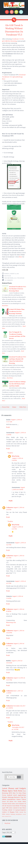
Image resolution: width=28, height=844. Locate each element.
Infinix (24, 801)
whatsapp (11, 797)
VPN (7, 808)
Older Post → (23, 407)
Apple (3, 808)
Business (21, 803)
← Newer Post (4, 407)
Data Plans (22, 793)
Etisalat (4, 797)
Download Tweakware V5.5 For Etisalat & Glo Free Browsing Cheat (17, 289)
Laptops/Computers (20, 810)
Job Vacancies (8, 805)
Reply (8, 427)
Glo (15, 278)
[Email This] (3, 270)
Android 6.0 (16, 808)
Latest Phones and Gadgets (14, 788)
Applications (22, 795)
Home (14, 407)
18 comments (9, 280)
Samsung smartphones (16, 814)
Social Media (15, 805)
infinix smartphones (8, 799)
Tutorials (4, 803)
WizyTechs (7, 276)
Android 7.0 (11, 810)
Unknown (9, 507)
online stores (15, 803)
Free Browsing (9, 278)
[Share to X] (6, 270)
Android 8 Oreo (8, 816)
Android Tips (22, 812)
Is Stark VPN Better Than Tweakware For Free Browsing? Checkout (16, 311)
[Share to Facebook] (7, 270)
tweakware (20, 278)
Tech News (17, 790)
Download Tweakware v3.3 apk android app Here (13, 77)
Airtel (15, 795)
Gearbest (8, 814)
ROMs (3, 814)
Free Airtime (18, 801)
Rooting (24, 805)
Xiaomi (9, 803)
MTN (10, 793)
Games (18, 799)
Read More (5, 305)
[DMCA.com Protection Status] (7, 837)
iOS (8, 801)
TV (20, 805)
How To (15, 793)
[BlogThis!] (4, 270)
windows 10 (5, 812)
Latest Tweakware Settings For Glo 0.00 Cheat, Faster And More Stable (17, 384)
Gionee (4, 801)
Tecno (4, 795)
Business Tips (18, 797)
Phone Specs (7, 790)
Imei (21, 808)
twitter (10, 808)
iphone (11, 801)
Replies (10, 453)
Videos (24, 799)
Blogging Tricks (14, 812)
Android (9, 795)
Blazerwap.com (11, 622)
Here (20, 257)
